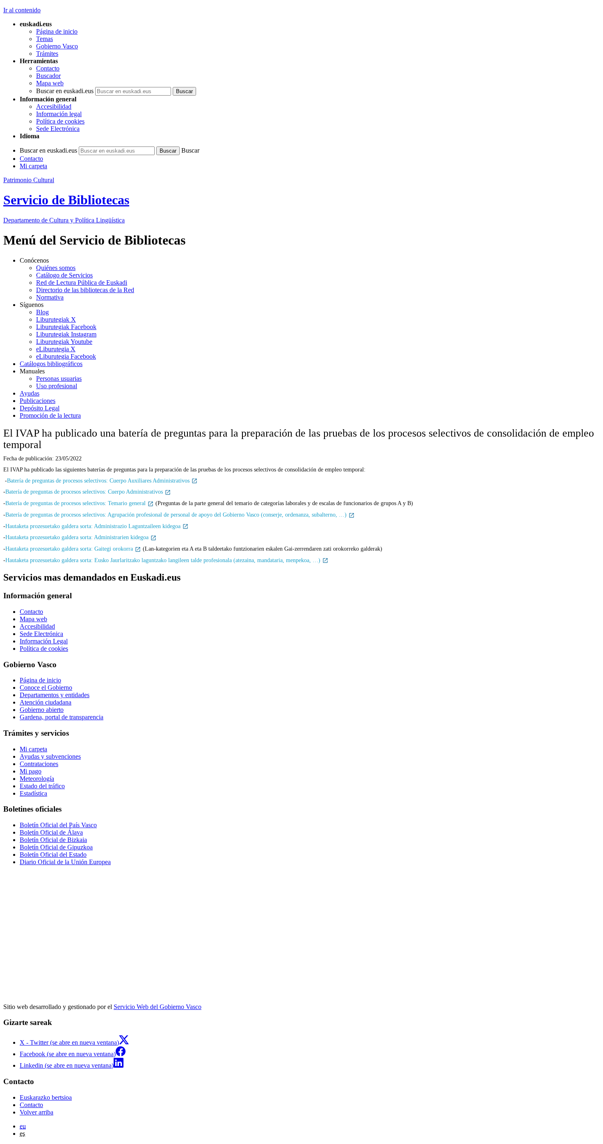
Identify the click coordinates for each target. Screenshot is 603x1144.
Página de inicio (57, 31)
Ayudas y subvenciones (50, 756)
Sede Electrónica (58, 128)
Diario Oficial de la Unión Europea (65, 861)
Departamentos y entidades (54, 694)
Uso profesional (56, 385)
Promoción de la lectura (50, 415)
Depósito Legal (39, 408)
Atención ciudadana (45, 702)
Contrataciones (39, 763)
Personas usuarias (59, 378)
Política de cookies (60, 121)
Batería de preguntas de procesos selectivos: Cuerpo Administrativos (84, 491)
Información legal (59, 113)
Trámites (47, 53)
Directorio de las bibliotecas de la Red (85, 289)
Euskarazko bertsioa (46, 1097)
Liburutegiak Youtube (64, 341)
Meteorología (37, 778)
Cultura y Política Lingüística (64, 220)
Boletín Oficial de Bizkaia (53, 839)
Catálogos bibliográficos (51, 363)
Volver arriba (36, 1112)
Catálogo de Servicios (64, 275)
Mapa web (50, 83)
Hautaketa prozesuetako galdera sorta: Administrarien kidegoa (77, 537)
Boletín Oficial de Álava (51, 832)
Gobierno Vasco (57, 46)
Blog (42, 312)
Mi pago (30, 771)
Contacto (47, 68)
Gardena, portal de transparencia (61, 717)
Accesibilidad (53, 106)
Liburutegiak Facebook (66, 326)
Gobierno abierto (42, 709)
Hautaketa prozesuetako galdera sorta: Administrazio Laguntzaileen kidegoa (93, 526)
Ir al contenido (22, 10)
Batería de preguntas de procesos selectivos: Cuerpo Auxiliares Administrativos (99, 480)
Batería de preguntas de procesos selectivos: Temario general (76, 503)
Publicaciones (37, 400)
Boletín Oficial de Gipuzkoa (56, 847)
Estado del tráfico (42, 785)
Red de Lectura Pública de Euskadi (81, 282)
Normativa (50, 297)
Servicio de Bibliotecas (66, 199)
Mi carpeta (33, 165)
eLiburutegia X (55, 348)
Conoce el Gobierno (46, 687)
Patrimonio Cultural (28, 179)
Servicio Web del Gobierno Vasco (157, 1006)
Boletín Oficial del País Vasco (58, 824)
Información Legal (44, 641)
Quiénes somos (55, 267)
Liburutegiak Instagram (66, 334)
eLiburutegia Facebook (66, 356)
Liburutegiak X (56, 319)
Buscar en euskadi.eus (65, 90)
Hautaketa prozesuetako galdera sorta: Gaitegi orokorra (70, 548)
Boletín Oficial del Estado (53, 854)
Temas (44, 38)
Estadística (33, 793)
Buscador (48, 75)
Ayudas (29, 393)
